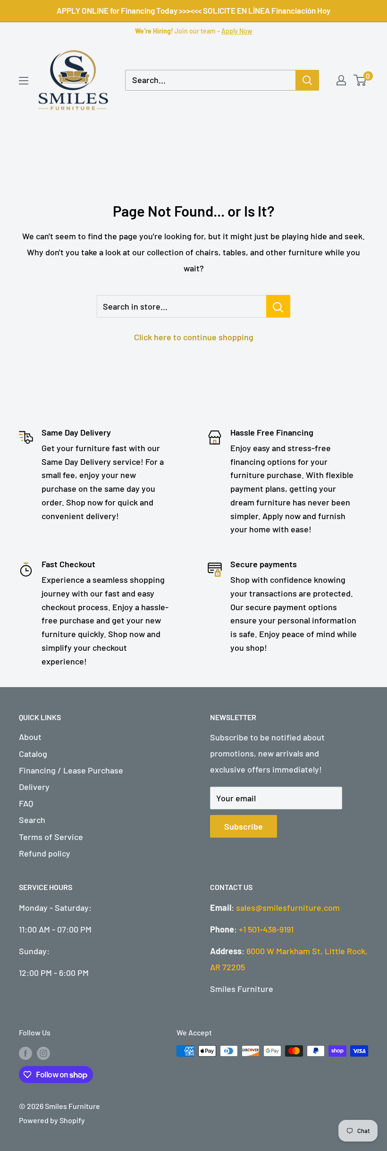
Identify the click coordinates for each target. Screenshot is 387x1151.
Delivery (34, 786)
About (30, 736)
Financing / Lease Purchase (71, 770)
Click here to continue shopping (193, 337)
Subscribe (243, 826)
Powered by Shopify (52, 1120)
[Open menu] (23, 80)
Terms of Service (51, 837)
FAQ (26, 803)
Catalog (33, 753)
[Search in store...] (278, 306)
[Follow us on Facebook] (25, 1052)
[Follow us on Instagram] (43, 1052)
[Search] (307, 80)
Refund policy (44, 853)
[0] (360, 80)
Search (32, 820)
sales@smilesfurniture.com (288, 907)
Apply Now (236, 31)
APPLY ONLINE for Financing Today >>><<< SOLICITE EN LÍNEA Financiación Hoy (193, 10)
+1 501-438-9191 (266, 929)
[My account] (341, 80)
